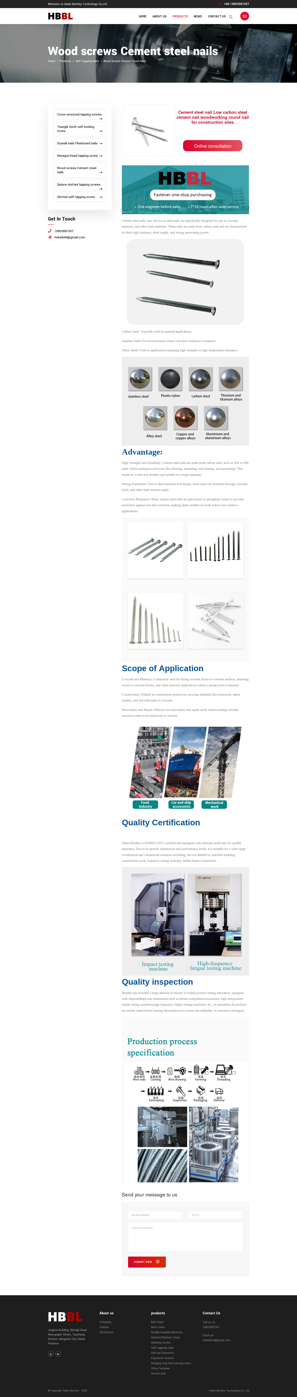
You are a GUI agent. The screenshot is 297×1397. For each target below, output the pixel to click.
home (142, 16)
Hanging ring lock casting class (171, 1363)
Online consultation (212, 145)
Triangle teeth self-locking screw (75, 129)
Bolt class (157, 1322)
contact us (217, 16)
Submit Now (143, 1262)
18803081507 (211, 1327)
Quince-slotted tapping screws (78, 184)
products (180, 16)
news (198, 16)
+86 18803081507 (236, 4)
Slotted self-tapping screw (76, 197)
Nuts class (158, 1327)
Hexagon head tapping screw (77, 155)
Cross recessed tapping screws (79, 114)
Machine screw (160, 1343)
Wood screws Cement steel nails (124, 61)
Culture (104, 1327)
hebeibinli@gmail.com (216, 1340)
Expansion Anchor (162, 1358)
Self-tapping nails (87, 61)
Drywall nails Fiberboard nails (77, 143)
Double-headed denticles (167, 1332)
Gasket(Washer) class (165, 1337)
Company (105, 1322)
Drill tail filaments (162, 1353)
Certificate (106, 1332)
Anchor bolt (158, 1374)
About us (159, 16)
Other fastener (160, 1368)
